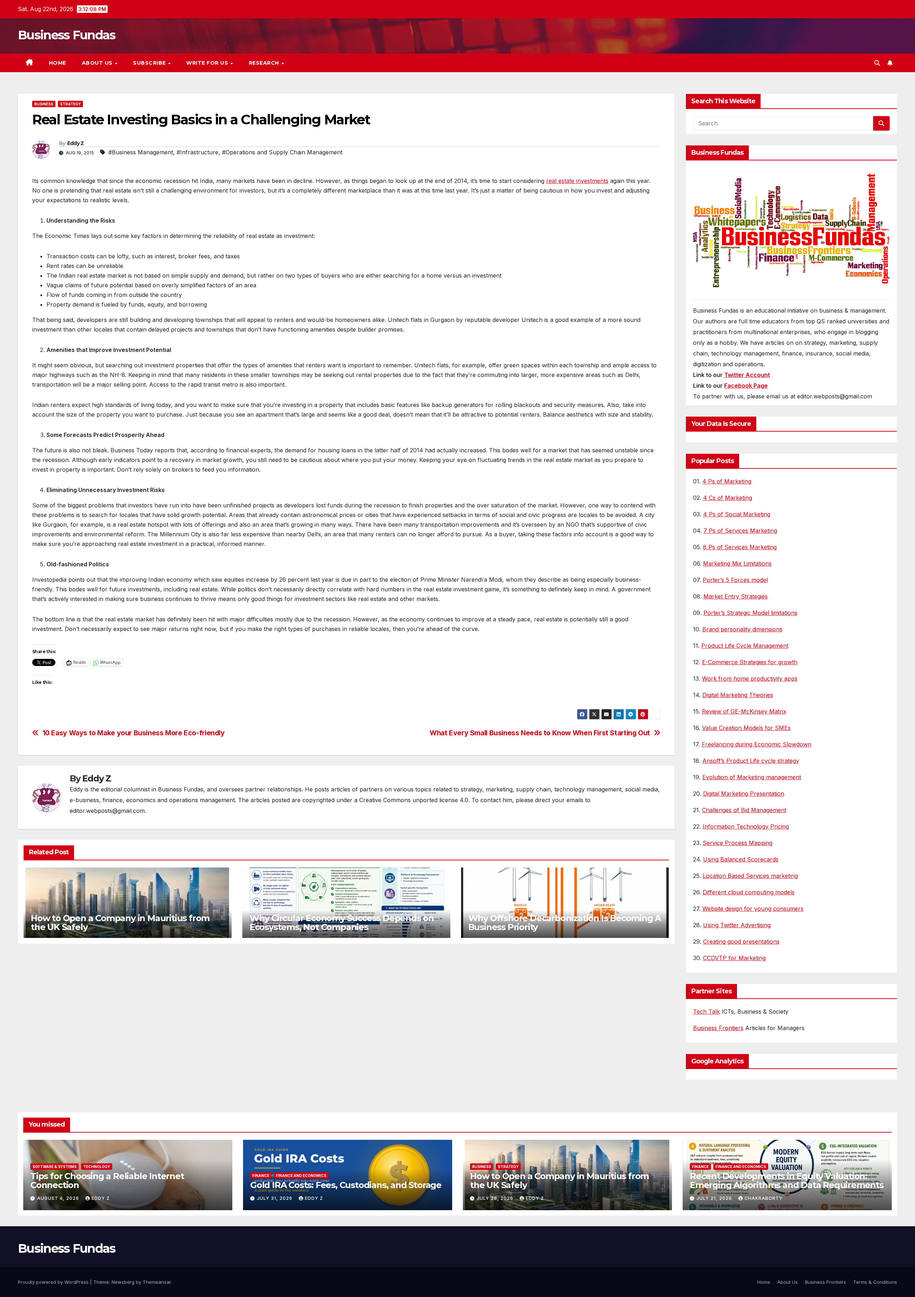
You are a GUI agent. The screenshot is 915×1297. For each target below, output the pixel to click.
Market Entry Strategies (735, 596)
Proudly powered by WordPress (54, 1282)
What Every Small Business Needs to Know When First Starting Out (540, 733)
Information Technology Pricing (746, 826)
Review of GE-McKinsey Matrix (744, 711)
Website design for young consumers (752, 908)
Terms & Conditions (875, 1282)
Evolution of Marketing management (751, 777)
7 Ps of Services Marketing (740, 530)
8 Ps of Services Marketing (740, 547)
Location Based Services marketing (750, 875)
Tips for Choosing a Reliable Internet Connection (107, 1180)
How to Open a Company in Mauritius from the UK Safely (120, 922)
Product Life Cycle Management (744, 645)
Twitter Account (747, 374)
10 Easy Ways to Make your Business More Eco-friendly (134, 733)
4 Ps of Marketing (726, 481)
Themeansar (157, 1282)
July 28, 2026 (496, 1198)
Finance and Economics (301, 1175)
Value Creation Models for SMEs (746, 727)
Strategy (70, 104)
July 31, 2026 (275, 1198)
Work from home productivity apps (749, 678)
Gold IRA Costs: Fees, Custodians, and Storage (345, 1185)
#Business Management (140, 152)
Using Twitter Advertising (737, 925)
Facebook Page (746, 385)
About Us (98, 63)
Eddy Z (75, 143)
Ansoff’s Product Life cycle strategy (750, 760)
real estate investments (577, 180)
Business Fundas (66, 35)
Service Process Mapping (737, 842)
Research (265, 63)
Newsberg (123, 1282)
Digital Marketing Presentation (743, 793)
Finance (260, 1175)
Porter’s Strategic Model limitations (750, 612)
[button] (877, 62)
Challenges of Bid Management (744, 810)
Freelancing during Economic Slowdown (756, 744)
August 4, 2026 (58, 1198)
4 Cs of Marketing (727, 497)
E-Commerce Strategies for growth (749, 662)
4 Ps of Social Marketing (736, 514)
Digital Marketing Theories (737, 695)
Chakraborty (764, 1198)
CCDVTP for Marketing (734, 957)
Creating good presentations (741, 941)
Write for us (208, 63)
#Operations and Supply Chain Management (282, 152)
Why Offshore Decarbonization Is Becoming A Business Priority (564, 922)
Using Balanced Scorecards (740, 859)
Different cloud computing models (749, 892)
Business (43, 104)
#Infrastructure (197, 152)
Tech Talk (706, 1011)
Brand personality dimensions (742, 629)
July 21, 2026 (715, 1198)
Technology (96, 1166)
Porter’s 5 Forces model (735, 579)
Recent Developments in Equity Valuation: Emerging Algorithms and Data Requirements (787, 1180)
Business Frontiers (718, 1028)
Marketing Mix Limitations (737, 563)
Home (57, 63)
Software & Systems (54, 1166)
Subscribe (150, 63)
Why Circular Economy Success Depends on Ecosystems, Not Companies (341, 922)
